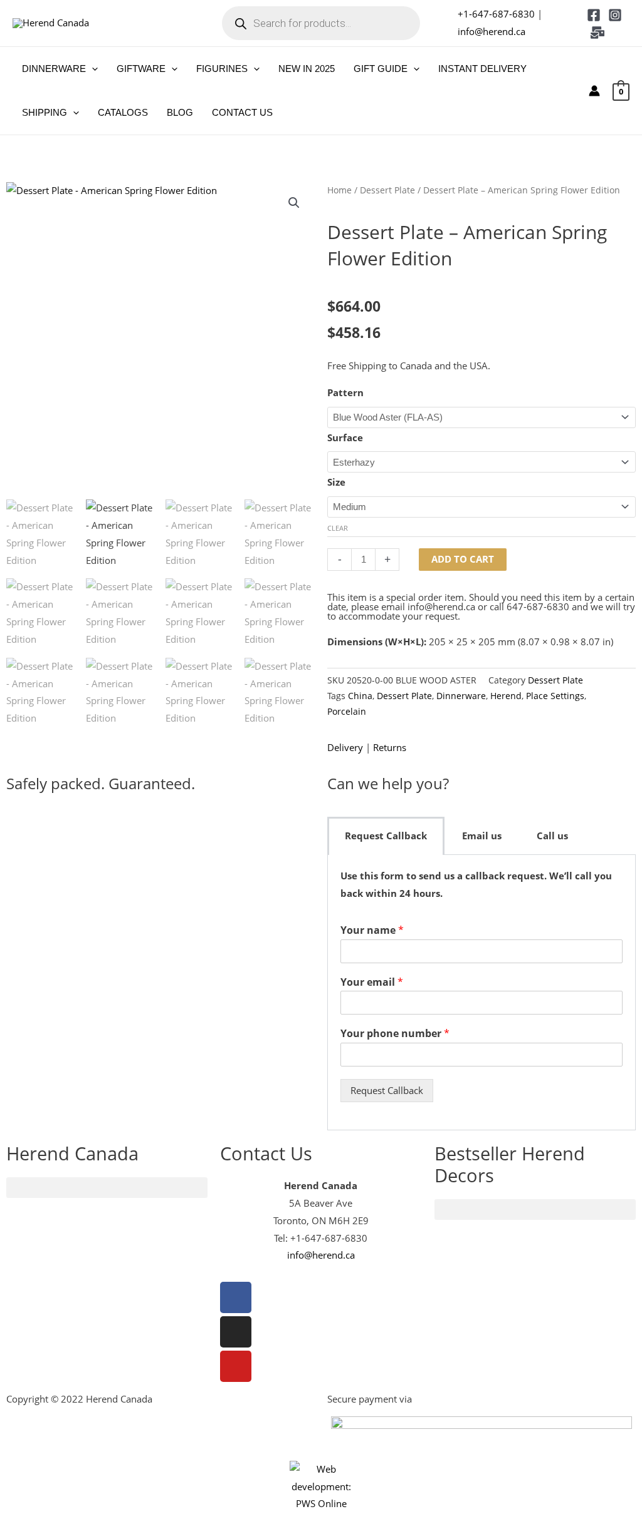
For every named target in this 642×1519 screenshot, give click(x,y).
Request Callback (386, 1090)
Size (336, 482)
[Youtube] (235, 1366)
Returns (389, 747)
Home (339, 190)
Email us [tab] (482, 835)
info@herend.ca (491, 31)
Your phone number (395, 1033)
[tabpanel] (481, 992)
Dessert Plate (387, 190)
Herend (506, 696)
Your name (372, 930)
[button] (92, 69)
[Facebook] (594, 15)
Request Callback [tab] (386, 835)
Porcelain (346, 711)
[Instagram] (615, 15)
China (360, 696)
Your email (371, 982)
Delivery (345, 747)
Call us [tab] (552, 835)
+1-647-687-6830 (496, 14)
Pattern (345, 392)
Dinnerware (461, 696)
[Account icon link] (594, 90)
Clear (337, 528)
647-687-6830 (538, 606)
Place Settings (555, 696)
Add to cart (462, 559)
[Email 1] (597, 32)
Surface (345, 437)
